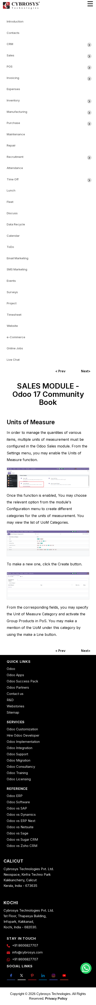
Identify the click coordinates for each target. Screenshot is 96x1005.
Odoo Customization (22, 729)
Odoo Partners (18, 687)
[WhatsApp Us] (86, 968)
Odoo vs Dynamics (21, 814)
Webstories (15, 706)
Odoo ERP (15, 796)
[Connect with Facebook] (11, 975)
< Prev (60, 371)
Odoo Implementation (23, 741)
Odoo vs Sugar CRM (22, 839)
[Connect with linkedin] (43, 975)
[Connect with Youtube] (64, 975)
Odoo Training (17, 773)
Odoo (11, 669)
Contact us (15, 694)
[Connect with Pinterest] (32, 975)
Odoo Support (17, 754)
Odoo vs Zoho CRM (22, 846)
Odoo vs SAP (17, 808)
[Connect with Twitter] (21, 975)
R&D (10, 700)
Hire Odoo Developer (23, 735)
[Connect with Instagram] (53, 975)
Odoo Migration (18, 760)
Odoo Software (18, 802)
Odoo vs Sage (17, 833)
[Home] (21, 8)
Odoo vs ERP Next (21, 821)
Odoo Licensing (19, 779)
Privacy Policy (56, 998)
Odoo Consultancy (21, 766)
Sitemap (13, 712)
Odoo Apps (15, 675)
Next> (85, 371)
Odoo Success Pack (22, 681)
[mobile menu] (90, 3)
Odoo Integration (19, 748)
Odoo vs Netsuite (20, 827)
